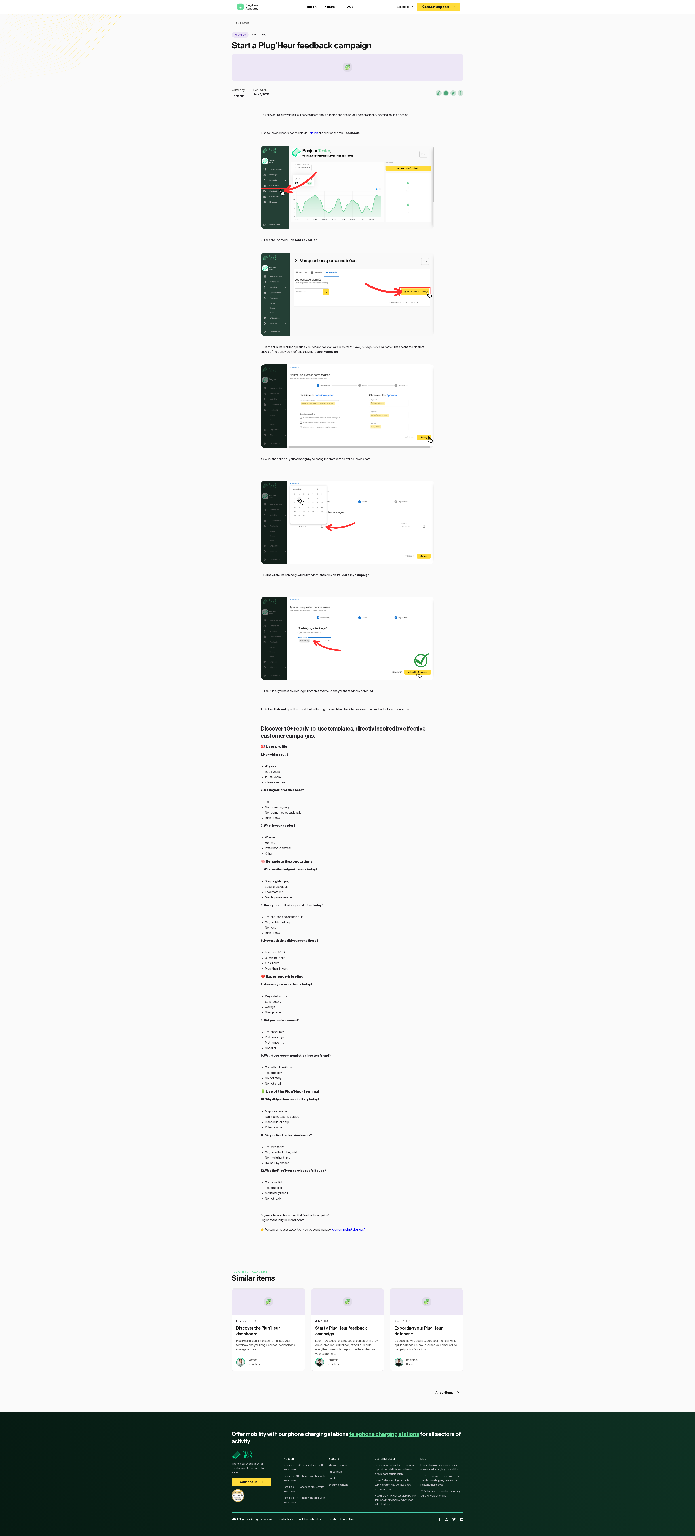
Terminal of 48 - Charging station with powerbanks (304, 1478)
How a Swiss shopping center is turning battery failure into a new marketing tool (393, 1485)
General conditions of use (340, 1519)
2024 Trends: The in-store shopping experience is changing (440, 1493)
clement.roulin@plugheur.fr (349, 1229)
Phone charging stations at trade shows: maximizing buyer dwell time (439, 1467)
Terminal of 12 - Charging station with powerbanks (303, 1489)
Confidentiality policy (309, 1519)
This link (313, 133)
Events (332, 1478)
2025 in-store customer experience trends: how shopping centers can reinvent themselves (440, 1480)
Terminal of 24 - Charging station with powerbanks (304, 1500)
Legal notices (285, 1519)
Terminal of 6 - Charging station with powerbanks (303, 1467)
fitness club (335, 1472)
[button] (405, 7)
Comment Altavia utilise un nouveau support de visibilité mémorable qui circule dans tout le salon (395, 1469)
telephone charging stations (384, 1434)
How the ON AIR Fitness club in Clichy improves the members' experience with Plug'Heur (395, 1500)
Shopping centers (338, 1485)
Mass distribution (338, 1465)
